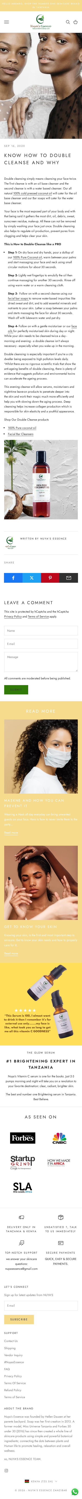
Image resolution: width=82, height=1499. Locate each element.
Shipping (10, 1348)
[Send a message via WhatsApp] (75, 1492)
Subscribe (19, 1319)
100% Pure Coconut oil (27, 257)
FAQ (7, 1369)
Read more (11, 832)
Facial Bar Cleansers (20, 434)
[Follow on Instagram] (6, 1470)
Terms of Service (38, 616)
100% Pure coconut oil (22, 428)
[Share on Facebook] (13, 578)
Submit (16, 690)
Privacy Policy (13, 616)
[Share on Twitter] (32, 578)
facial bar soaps (18, 298)
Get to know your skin (30, 926)
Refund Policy (12, 1390)
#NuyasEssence (14, 1362)
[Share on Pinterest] (50, 578)
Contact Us (11, 1341)
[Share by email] (69, 578)
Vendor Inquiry (13, 1355)
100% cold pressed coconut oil (32, 193)
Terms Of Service (15, 1383)
